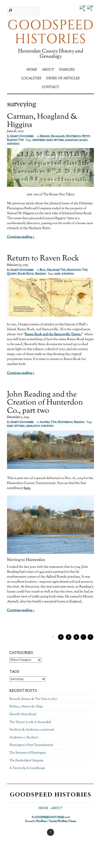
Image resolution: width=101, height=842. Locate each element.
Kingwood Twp (77, 270)
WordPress (41, 821)
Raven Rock (26, 274)
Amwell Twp (48, 422)
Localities (31, 78)
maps (57, 274)
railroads (71, 140)
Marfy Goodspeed (22, 136)
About (48, 69)
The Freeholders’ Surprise (26, 761)
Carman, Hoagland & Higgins (42, 120)
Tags (14, 671)
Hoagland (58, 136)
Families (66, 69)
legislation (33, 426)
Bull (43, 270)
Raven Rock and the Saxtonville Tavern (53, 334)
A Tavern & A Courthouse (27, 768)
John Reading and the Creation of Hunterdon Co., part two (45, 402)
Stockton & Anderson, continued (31, 730)
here (27, 488)
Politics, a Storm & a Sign (26, 706)
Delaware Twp (56, 270)
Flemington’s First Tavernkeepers (31, 745)
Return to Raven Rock (43, 258)
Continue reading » (20, 237)
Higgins (45, 136)
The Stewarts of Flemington (27, 753)
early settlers (55, 140)
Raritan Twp (15, 140)
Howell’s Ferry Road (22, 714)
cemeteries (38, 140)
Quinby (11, 274)
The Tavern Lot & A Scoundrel (30, 722)
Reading (40, 274)
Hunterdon (73, 136)
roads (83, 140)
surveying (13, 144)
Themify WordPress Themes (62, 821)
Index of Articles (63, 78)
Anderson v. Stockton (23, 737)
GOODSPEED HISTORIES (49, 817)
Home (32, 69)
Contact (50, 87)
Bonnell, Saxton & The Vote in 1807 (33, 699)
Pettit (86, 136)
